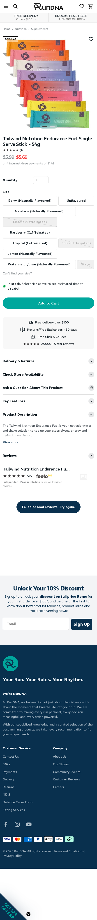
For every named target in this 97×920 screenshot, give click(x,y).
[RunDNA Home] (48, 6)
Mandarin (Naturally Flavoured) (39, 211)
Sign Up (82, 624)
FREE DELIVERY (26, 17)
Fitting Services (14, 810)
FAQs (6, 764)
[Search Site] (15, 6)
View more (10, 442)
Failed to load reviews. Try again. (48, 507)
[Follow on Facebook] (6, 824)
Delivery (8, 779)
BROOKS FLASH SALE (71, 17)
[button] (13, 906)
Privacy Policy (12, 856)
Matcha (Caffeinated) (30, 222)
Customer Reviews (66, 779)
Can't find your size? (17, 273)
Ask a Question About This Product (33, 388)
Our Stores (61, 764)
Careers (58, 787)
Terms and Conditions (69, 851)
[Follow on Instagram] (17, 824)
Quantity (10, 180)
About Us (59, 756)
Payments (10, 772)
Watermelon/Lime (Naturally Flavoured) (39, 264)
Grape (85, 264)
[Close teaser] (28, 914)
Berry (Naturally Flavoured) (29, 201)
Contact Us (11, 756)
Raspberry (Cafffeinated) (30, 232)
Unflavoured (76, 201)
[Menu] (6, 6)
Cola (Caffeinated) (76, 243)
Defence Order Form (17, 802)
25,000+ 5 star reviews (57, 344)
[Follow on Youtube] (29, 824)
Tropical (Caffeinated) (29, 243)
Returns (8, 787)
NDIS (6, 794)
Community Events (66, 772)
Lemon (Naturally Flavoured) (30, 254)
